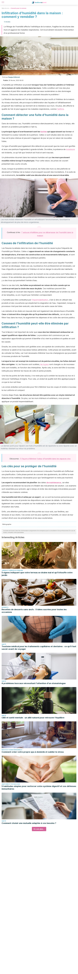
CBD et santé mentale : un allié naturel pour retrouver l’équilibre (33, 717)
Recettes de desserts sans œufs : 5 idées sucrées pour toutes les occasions (34, 610)
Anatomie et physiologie (11, 784)
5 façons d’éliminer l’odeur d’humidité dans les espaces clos (45, 459)
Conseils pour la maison (18, 8)
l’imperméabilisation (40, 300)
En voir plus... (39, 829)
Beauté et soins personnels (12, 750)
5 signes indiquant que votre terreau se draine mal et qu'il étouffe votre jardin (37, 573)
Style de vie (5, 8)
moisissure (70, 149)
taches (44, 132)
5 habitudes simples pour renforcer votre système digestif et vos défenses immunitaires (39, 787)
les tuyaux (44, 364)
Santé (4, 644)
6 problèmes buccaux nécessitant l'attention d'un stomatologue (34, 683)
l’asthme (60, 109)
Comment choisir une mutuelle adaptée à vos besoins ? (29, 823)
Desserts (5, 607)
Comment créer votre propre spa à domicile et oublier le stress (33, 752)
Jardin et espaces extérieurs (12, 570)
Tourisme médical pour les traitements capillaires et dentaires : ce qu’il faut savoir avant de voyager (39, 647)
